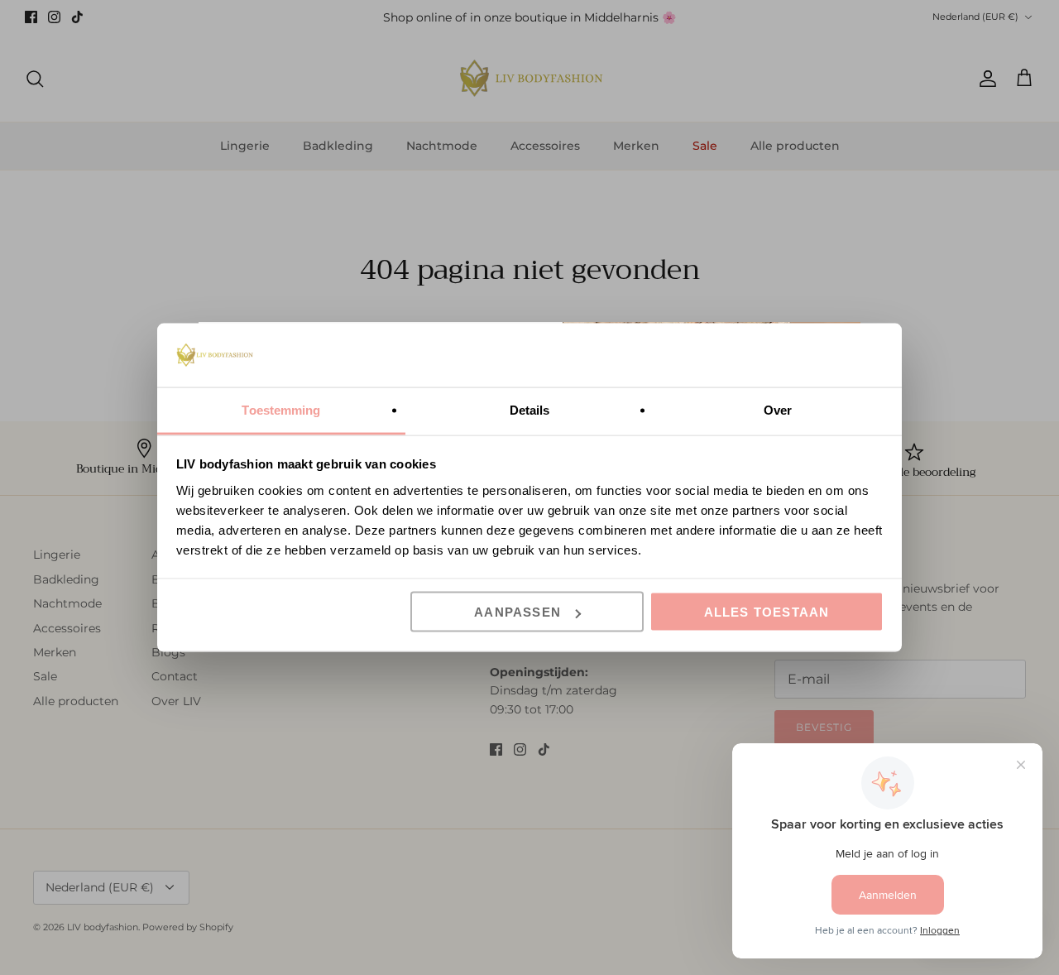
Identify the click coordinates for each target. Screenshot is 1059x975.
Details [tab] (530, 409)
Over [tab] (778, 409)
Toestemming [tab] (281, 409)
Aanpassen (517, 612)
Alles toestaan (767, 612)
